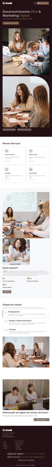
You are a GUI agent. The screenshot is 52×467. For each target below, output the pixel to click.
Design (26, 453)
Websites (39, 456)
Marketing (41, 454)
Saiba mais (7, 161)
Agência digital (15, 453)
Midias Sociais (14, 457)
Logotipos (18, 446)
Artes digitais (19, 449)
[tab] (25, 313)
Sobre (4, 444)
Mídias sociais (19, 444)
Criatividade (32, 454)
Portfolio (5, 446)
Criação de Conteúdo (26, 460)
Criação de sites (19, 442)
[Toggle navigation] (35, 3)
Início (4, 441)
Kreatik (20, 465)
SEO (31, 457)
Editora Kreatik (43, 3)
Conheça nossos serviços (11, 23)
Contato (5, 448)
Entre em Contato (41, 419)
